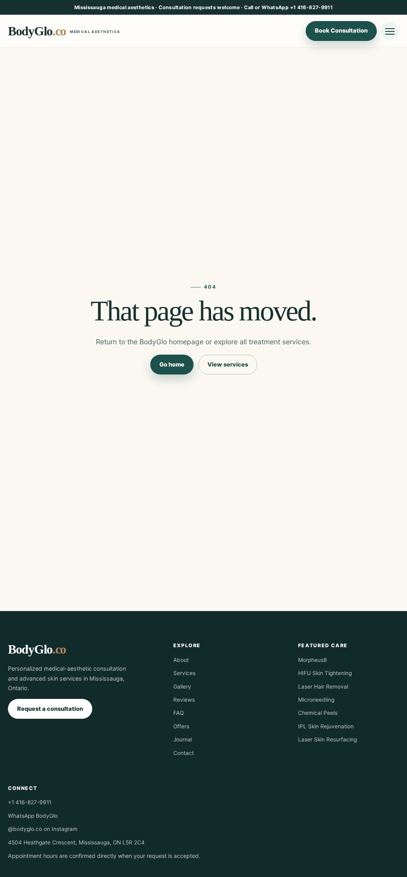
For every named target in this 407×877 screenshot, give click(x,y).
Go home (171, 364)
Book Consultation (341, 30)
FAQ (178, 713)
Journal (182, 739)
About (181, 660)
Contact (183, 753)
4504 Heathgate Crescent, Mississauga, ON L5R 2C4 (76, 842)
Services (184, 673)
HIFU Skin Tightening (325, 673)
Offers (181, 726)
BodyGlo (64, 31)
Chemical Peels (317, 713)
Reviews (184, 700)
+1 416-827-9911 (29, 802)
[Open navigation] (390, 31)
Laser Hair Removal (323, 686)
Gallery (182, 686)
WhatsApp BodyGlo (33, 816)
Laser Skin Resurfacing (327, 739)
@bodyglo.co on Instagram (43, 829)
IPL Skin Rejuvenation (326, 726)
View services (227, 364)
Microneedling (316, 700)
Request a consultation (50, 708)
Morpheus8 (312, 660)
